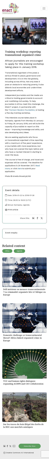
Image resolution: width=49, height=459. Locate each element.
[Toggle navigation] (44, 8)
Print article (12, 210)
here (20, 168)
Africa (7, 251)
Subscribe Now (29, 446)
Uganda (19, 251)
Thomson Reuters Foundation (21, 110)
